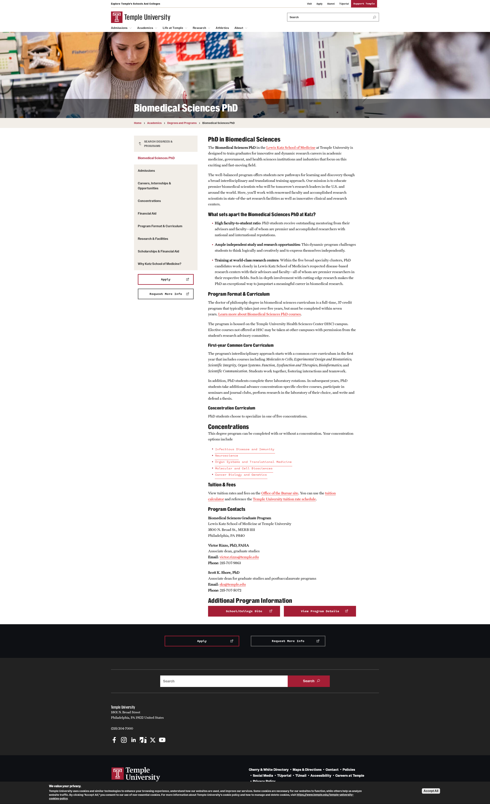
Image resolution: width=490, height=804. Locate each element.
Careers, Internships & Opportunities (154, 185)
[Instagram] (124, 740)
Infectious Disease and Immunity (244, 449)
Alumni (331, 3)
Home (137, 123)
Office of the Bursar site (279, 493)
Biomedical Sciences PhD (156, 158)
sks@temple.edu (233, 584)
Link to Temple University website (136, 774)
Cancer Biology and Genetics (241, 474)
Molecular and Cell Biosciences (244, 468)
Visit (309, 3)
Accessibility (320, 776)
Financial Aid (147, 213)
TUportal (344, 3)
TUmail (300, 776)
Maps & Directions (307, 770)
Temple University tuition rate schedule (284, 499)
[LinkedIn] (133, 740)
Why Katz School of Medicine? (159, 264)
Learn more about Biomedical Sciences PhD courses (259, 314)
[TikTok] (143, 740)
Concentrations (149, 201)
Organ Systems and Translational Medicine (253, 462)
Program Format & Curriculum (160, 226)
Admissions (119, 28)
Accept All (431, 791)
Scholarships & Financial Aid (158, 251)
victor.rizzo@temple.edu (239, 557)
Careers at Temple (349, 776)
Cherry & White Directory (269, 770)
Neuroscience (226, 455)
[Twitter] (152, 740)
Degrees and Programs (182, 123)
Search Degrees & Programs (158, 144)
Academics (145, 28)
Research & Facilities (153, 239)
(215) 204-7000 (122, 728)
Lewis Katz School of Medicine (290, 147)
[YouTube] (162, 740)
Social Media (263, 776)
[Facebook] (114, 740)
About (238, 28)
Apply (319, 3)
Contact (332, 770)
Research (199, 28)
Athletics (222, 28)
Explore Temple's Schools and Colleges (135, 3)
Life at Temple (173, 28)
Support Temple (364, 3)
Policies (349, 770)
